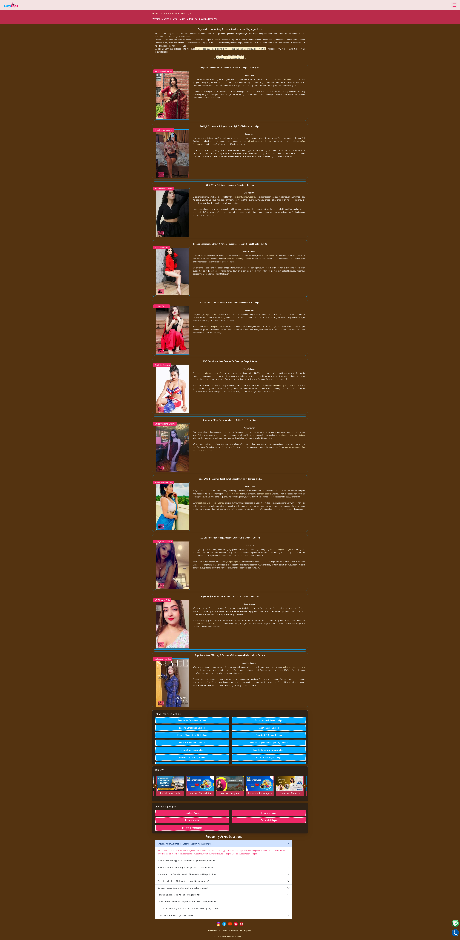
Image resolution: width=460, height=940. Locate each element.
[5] (172, 271)
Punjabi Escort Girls (212, 314)
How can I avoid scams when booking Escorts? (179, 894)
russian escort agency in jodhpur (238, 258)
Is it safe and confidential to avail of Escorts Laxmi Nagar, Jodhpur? (188, 874)
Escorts (164, 13)
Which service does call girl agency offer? (176, 915)
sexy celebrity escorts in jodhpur (286, 385)
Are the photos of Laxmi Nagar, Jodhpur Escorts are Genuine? (185, 867)
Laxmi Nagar (185, 13)
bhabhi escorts (265, 493)
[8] (172, 682)
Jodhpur (173, 13)
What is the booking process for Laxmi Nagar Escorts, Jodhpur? (186, 860)
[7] (172, 506)
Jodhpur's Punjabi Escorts (213, 326)
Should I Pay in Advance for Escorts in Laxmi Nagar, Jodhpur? (185, 843)
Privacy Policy (214, 930)
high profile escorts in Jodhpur (259, 141)
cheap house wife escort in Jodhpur (210, 503)
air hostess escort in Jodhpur (285, 79)
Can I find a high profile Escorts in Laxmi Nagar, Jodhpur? (183, 881)
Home (155, 13)
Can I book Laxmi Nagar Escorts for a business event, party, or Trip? (188, 908)
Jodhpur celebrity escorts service (209, 373)
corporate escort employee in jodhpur (290, 435)
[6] (172, 95)
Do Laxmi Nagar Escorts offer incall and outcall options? (183, 888)
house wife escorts (234, 493)
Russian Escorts (268, 255)
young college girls (233, 561)
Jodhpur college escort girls (280, 549)
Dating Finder (241, 936)
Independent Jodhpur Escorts (243, 197)
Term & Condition (230, 930)
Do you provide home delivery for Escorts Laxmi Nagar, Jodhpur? (187, 901)
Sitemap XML (246, 930)
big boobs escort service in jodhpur (207, 623)
